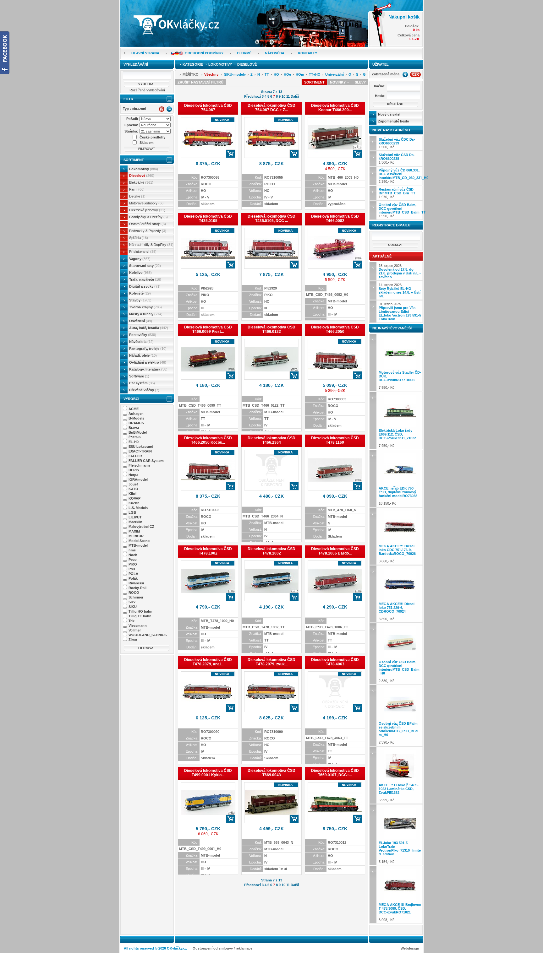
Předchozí (252, 96)
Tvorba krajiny (145, 307)
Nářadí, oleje (143, 355)
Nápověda (274, 53)
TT (267, 74)
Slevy (360, 82)
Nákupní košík (404, 16)
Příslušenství (142, 251)
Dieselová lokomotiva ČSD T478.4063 (335, 662)
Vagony (140, 259)
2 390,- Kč (401, 175)
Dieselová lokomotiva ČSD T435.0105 (208, 218)
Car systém (142, 383)
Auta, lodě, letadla (148, 328)
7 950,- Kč (400, 380)
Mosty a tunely (145, 314)
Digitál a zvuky (145, 286)
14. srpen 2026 (399, 290)
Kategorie (193, 64)
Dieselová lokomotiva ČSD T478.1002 (208, 551)
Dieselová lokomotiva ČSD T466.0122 (271, 329)
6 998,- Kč (400, 912)
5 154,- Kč (400, 852)
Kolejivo (140, 272)
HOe (287, 74)
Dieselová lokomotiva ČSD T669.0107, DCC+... (335, 772)
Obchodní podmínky (204, 53)
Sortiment (133, 160)
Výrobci (131, 399)
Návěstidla (141, 342)
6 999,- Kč (399, 792)
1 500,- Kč (397, 143)
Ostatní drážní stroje (147, 224)
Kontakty (307, 53)
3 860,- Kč (397, 553)
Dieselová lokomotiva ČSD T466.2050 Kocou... (208, 440)
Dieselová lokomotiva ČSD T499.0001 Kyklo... (208, 772)
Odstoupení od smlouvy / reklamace (222, 948)
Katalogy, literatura (148, 369)
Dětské (137, 196)
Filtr (128, 99)
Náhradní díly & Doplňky (151, 244)
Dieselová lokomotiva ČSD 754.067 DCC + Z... (271, 107)
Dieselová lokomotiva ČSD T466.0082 (335, 218)
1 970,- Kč (397, 193)
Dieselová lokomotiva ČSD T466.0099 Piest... (208, 329)
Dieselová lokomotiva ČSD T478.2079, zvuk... (271, 662)
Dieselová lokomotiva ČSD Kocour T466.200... (335, 107)
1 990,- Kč (401, 210)
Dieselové (141, 175)
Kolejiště (140, 293)
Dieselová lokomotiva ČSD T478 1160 (335, 440)
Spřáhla (138, 238)
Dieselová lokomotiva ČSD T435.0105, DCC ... (271, 218)
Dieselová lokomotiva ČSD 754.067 (208, 107)
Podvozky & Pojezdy (147, 231)
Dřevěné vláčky (144, 390)
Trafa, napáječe (145, 279)
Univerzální (334, 74)
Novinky (338, 82)
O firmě (244, 53)
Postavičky (142, 335)
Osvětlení (140, 321)
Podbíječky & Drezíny (148, 217)
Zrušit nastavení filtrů (200, 82)
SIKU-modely (235, 74)
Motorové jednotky (147, 203)
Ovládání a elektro (147, 362)
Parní (137, 189)
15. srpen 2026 (400, 271)
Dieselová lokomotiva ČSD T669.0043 (271, 772)
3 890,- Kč (396, 611)
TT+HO (315, 74)
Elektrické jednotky (147, 210)
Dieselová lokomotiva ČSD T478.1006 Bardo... (335, 551)
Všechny (211, 74)
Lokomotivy (143, 169)
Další (295, 96)
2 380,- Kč (399, 671)
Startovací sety (145, 266)
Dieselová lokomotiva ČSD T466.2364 (271, 440)
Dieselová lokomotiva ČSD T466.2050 (335, 329)
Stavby (140, 300)
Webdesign (410, 948)
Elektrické (141, 182)
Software (139, 376)
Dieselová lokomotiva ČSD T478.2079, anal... (208, 662)
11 (288, 96)
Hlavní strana (145, 53)
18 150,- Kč (398, 495)
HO (276, 74)
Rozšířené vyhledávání (147, 90)
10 (283, 96)
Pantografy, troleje (148, 348)
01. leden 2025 (400, 311)
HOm (300, 74)
